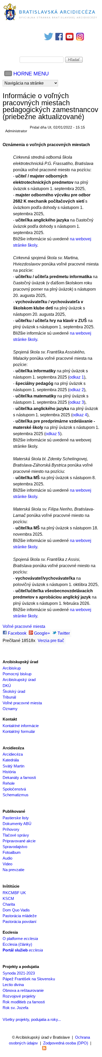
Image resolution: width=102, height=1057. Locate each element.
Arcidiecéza (13, 754)
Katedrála (11, 760)
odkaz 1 (76, 377)
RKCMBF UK (14, 893)
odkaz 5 (53, 433)
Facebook (16, 633)
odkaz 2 (76, 390)
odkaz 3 (76, 402)
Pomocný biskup (17, 674)
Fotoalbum (12, 852)
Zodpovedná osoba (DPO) (65, 1043)
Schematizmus (16, 795)
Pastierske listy (16, 818)
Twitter (63, 633)
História (9, 772)
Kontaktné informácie (21, 726)
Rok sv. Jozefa (15, 1008)
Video (7, 864)
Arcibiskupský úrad (19, 680)
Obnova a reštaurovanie (23, 990)
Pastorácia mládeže (20, 916)
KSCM (8, 898)
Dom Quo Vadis (16, 910)
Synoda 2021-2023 (19, 973)
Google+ (41, 633)
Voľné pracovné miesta (24, 626)
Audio (7, 858)
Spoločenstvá (14, 789)
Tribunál (9, 697)
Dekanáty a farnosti (19, 778)
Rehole (9, 783)
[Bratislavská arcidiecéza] (51, 20)
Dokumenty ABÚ (17, 824)
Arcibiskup (12, 668)
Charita (9, 904)
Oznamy (10, 709)
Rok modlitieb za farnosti (24, 1002)
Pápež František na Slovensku (29, 979)
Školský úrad (14, 691)
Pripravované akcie (19, 841)
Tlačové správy (16, 835)
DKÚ (7, 686)
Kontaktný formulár (19, 731)
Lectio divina (13, 985)
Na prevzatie (13, 870)
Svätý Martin (13, 766)
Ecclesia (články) (17, 944)
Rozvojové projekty (19, 996)
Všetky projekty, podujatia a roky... (32, 1019)
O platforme (20, 939)
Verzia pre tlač (51, 640)
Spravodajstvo (15, 847)
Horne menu (31, 73)
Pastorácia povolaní (19, 922)
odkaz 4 (79, 415)
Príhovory (11, 829)
